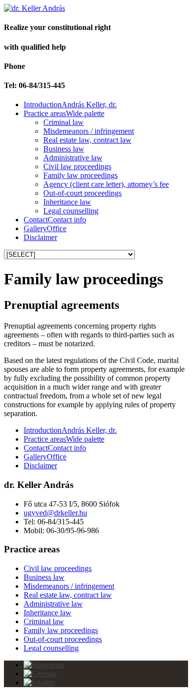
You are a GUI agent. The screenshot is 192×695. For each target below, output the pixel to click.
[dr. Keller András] (34, 8)
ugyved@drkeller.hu (55, 513)
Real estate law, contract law (87, 140)
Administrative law (72, 157)
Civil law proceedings (77, 166)
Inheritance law (67, 202)
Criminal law (63, 122)
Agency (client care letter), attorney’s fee (106, 184)
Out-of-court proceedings (82, 193)
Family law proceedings (80, 175)
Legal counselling (70, 211)
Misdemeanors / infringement (88, 131)
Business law (63, 149)
